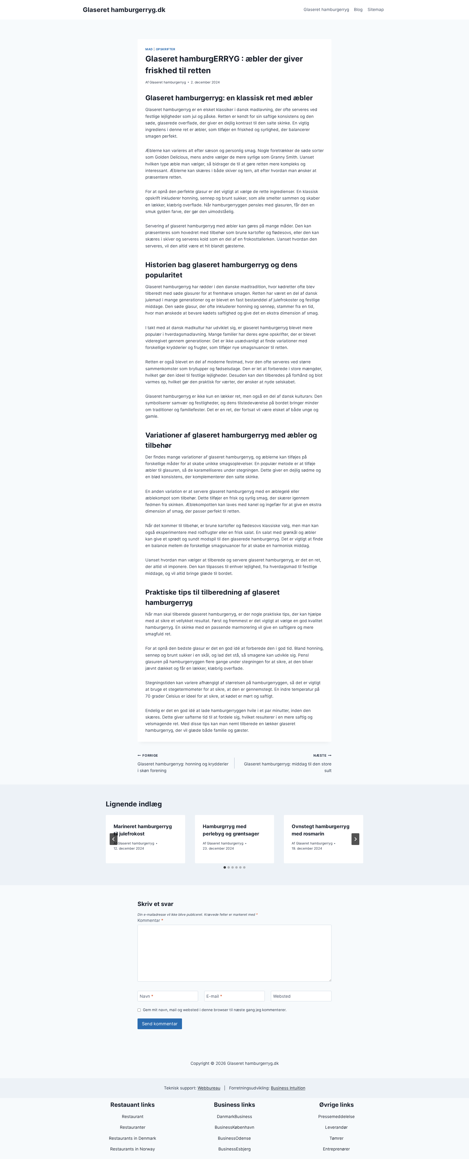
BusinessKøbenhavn (234, 1127)
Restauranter (132, 1127)
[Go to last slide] (113, 839)
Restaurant (132, 1116)
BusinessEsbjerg (234, 1149)
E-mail (214, 996)
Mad (149, 49)
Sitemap (376, 9)
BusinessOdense (234, 1138)
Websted (282, 996)
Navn (146, 996)
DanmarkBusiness (234, 1116)
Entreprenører (336, 1149)
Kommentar (150, 920)
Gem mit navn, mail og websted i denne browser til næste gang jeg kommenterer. (215, 1009)
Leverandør (336, 1127)
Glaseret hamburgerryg (326, 9)
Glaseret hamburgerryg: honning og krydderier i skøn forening (183, 763)
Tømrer (336, 1138)
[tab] (225, 867)
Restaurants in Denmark (132, 1138)
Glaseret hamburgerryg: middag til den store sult (287, 763)
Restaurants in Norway (132, 1149)
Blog (358, 9)
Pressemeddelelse (336, 1116)
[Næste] (355, 839)
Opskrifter (165, 49)
